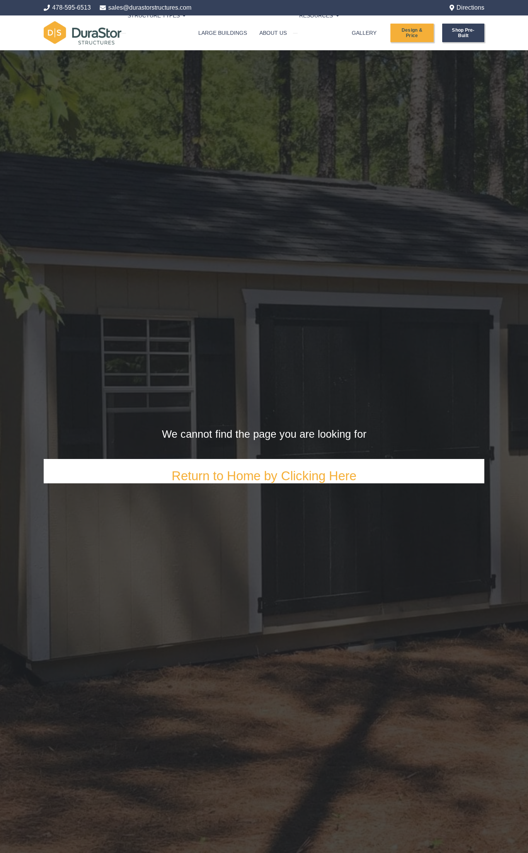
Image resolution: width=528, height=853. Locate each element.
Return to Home (218, 476)
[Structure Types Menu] (123, 33)
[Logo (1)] (82, 32)
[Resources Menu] (295, 33)
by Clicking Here (310, 476)
